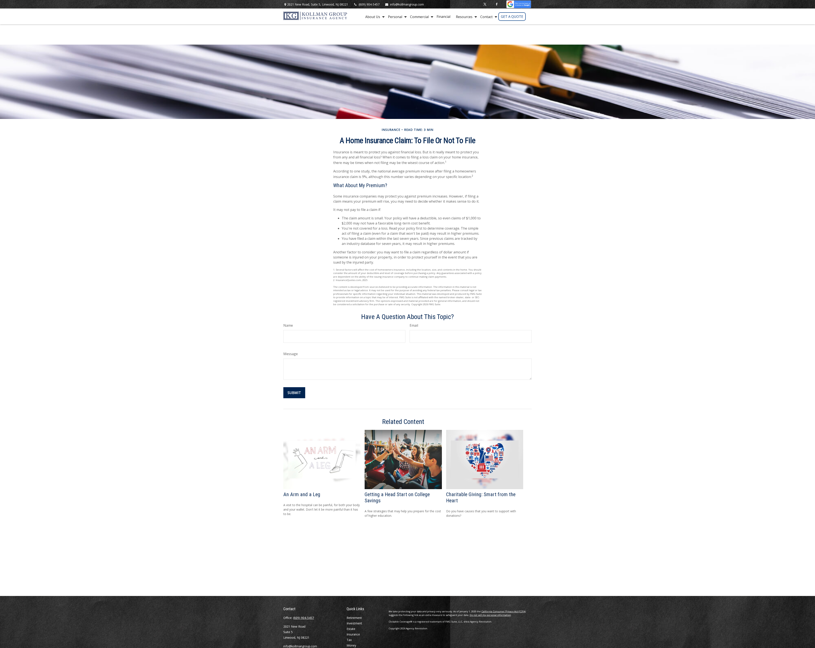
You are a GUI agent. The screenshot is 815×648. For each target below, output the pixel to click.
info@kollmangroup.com (407, 4)
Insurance (353, 634)
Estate (351, 629)
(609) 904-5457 (369, 4)
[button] (374, 16)
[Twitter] (485, 4)
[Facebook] (497, 4)
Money (351, 645)
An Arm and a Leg (301, 494)
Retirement (354, 618)
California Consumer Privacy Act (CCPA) (503, 611)
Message (290, 354)
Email (414, 325)
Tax (349, 640)
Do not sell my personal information (490, 615)
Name (288, 325)
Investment (354, 623)
